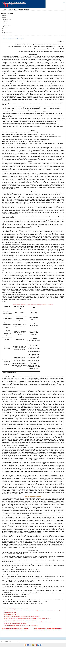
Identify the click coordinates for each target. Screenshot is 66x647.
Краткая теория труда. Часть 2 (11, 614)
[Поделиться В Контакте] (41, 645)
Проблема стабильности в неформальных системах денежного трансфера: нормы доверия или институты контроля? (32, 610)
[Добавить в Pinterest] (36, 645)
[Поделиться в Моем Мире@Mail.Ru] (33, 645)
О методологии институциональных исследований (16, 608)
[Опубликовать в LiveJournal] (30, 645)
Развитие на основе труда (10, 612)
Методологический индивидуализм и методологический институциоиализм (21, 616)
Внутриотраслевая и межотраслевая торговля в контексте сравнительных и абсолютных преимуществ (28, 621)
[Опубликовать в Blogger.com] (25, 645)
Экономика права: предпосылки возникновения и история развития (20, 619)
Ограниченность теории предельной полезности (15, 623)
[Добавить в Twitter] (38, 645)
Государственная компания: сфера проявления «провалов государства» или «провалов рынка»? (27, 618)
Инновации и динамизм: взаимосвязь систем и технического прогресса (21, 625)
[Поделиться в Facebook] (28, 645)
